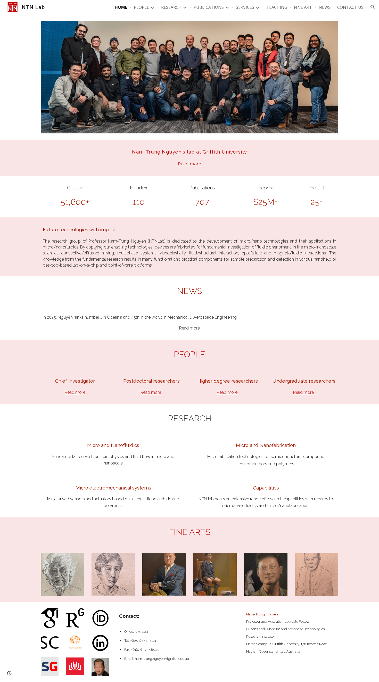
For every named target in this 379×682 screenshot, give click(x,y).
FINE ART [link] (303, 7)
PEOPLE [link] (141, 7)
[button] (373, 7)
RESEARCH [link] (171, 7)
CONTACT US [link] (350, 7)
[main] (189, 158)
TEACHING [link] (276, 7)
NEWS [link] (325, 7)
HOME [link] (121, 7)
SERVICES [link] (245, 7)
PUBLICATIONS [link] (209, 7)
